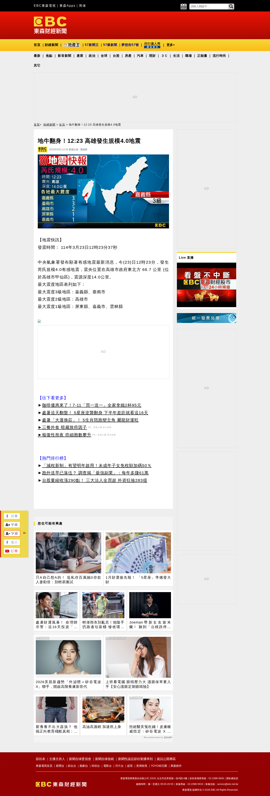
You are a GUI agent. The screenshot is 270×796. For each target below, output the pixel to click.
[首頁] (50, 25)
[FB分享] (12, 518)
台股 (116, 55)
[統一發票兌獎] (206, 322)
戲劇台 (84, 765)
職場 (188, 55)
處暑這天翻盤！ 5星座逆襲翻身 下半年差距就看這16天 (95, 412)
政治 (92, 55)
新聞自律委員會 (80, 759)
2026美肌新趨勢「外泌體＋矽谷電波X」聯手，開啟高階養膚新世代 (68, 684)
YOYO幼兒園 (159, 765)
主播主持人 (57, 759)
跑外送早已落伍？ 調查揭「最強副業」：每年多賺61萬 (95, 472)
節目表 (40, 759)
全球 (104, 55)
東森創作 (176, 765)
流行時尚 (219, 55)
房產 (128, 55)
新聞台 (60, 765)
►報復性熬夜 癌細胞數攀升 (64, 435)
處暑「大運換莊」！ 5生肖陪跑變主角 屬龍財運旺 (90, 420)
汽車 (140, 55)
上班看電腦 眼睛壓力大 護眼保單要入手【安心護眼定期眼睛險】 (138, 684)
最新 (37, 55)
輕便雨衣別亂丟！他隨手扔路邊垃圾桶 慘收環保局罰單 (103, 624)
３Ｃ (164, 55)
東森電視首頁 (44, 765)
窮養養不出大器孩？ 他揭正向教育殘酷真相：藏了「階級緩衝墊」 (56, 729)
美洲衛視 (141, 765)
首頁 (37, 44)
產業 (80, 55)
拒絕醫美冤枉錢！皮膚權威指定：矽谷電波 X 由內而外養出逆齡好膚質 (150, 729)
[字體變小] (12, 535)
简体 (82, 5)
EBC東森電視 (45, 5)
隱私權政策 (232, 778)
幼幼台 (96, 765)
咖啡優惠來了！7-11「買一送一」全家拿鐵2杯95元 (91, 405)
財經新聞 (51, 44)
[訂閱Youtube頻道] (12, 552)
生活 (176, 55)
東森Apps (67, 5)
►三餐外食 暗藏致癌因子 (62, 427)
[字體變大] (12, 526)
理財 (152, 55)
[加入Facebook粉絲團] (12, 544)
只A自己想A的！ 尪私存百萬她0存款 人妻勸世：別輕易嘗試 (68, 579)
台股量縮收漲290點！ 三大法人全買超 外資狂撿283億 (94, 480)
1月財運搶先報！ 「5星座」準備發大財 (138, 579)
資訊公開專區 (166, 759)
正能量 (202, 55)
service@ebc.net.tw (227, 784)
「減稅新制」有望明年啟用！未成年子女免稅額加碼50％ (97, 465)
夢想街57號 (130, 44)
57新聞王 (92, 44)
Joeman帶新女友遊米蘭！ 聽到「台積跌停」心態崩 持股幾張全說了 (150, 624)
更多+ (171, 44)
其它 (37, 65)
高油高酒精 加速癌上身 (101, 727)
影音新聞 (64, 55)
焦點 (49, 55)
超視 (130, 765)
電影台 (107, 765)
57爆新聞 (110, 44)
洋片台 (119, 765)
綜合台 (72, 765)
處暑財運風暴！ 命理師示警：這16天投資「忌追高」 (56, 624)
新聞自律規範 (104, 759)
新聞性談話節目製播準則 (135, 759)
